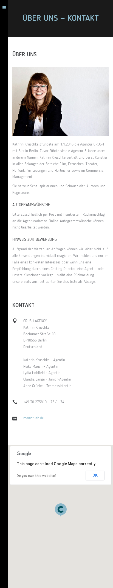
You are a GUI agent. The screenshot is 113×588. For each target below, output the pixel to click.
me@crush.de (33, 418)
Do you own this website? (36, 476)
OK (95, 475)
